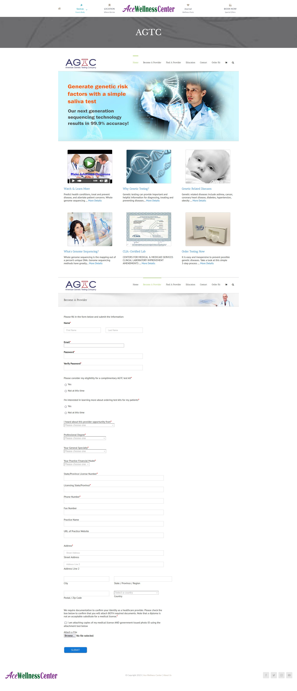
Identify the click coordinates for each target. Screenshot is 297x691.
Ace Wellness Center (152, 675)
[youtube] (289, 675)
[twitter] (274, 675)
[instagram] (281, 675)
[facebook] (266, 675)
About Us (167, 675)
